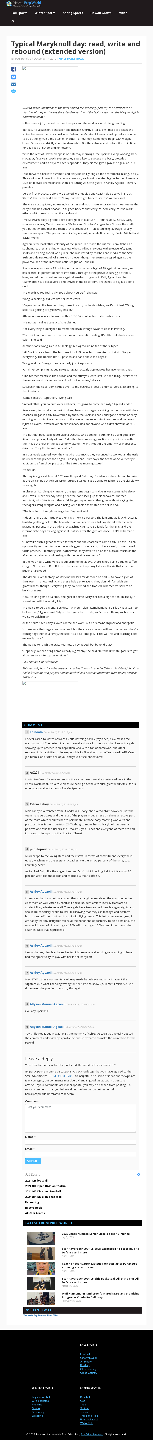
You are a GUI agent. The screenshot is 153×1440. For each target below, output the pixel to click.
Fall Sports (32, 1174)
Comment (32, 1101)
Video (123, 13)
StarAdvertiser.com (92, 1434)
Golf (82, 1400)
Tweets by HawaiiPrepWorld (42, 1315)
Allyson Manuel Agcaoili (47, 1004)
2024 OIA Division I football (43, 1191)
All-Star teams (35, 1213)
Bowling (84, 1365)
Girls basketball (71, 58)
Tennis (84, 1411)
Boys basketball (41, 1397)
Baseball (85, 1397)
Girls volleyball (88, 1357)
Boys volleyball (89, 1419)
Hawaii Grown (101, 13)
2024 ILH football (36, 1180)
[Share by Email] (13, 85)
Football (85, 1354)
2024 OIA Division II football (43, 1197)
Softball (84, 1408)
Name (29, 1137)
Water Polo (86, 1423)
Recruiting (32, 1202)
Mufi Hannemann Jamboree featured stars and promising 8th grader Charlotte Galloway (101, 1295)
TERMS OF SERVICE (61, 1076)
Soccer (36, 1408)
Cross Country (88, 1372)
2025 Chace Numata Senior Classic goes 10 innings (96, 1234)
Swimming (38, 1411)
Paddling (37, 1404)
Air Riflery (86, 1361)
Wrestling (37, 1415)
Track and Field (89, 1415)
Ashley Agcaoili (41, 891)
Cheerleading (88, 1369)
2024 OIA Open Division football (46, 1186)
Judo (83, 1404)
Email (28, 1149)
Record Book (33, 1207)
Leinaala (36, 732)
